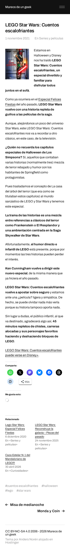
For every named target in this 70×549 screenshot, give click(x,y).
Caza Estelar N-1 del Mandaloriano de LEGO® (17, 459)
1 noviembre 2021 (17, 38)
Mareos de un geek (18, 7)
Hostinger (12, 542)
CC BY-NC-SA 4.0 (17, 531)
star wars (24, 490)
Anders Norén (28, 539)
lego (10, 490)
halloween (50, 485)
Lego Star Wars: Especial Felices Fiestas (15, 428)
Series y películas (51, 38)
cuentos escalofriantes (22, 485)
